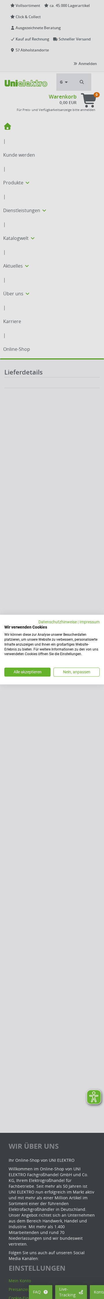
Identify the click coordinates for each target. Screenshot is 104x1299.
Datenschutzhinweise (57, 622)
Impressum (89, 622)
